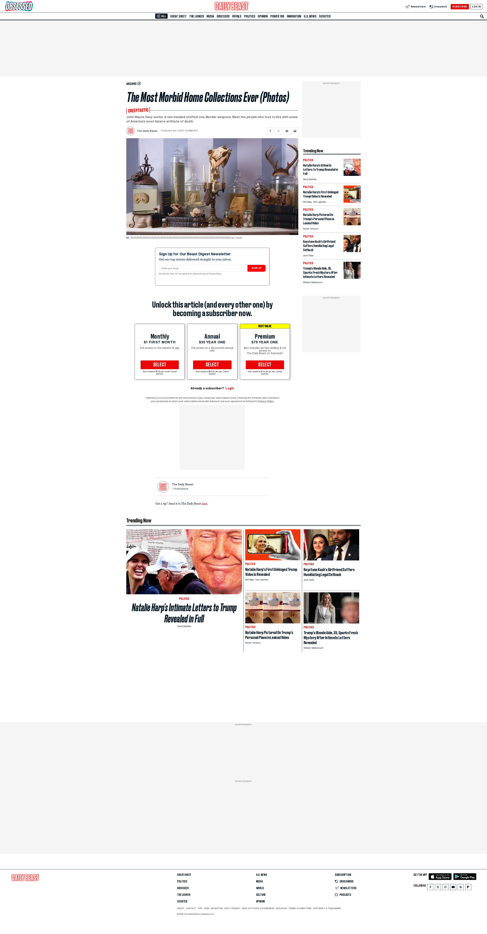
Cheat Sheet (178, 16)
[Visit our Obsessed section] (31, 6)
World (260, 888)
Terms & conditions (299, 908)
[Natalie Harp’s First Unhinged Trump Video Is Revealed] (352, 201)
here (204, 503)
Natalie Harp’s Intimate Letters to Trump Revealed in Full (184, 613)
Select (159, 364)
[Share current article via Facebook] (270, 131)
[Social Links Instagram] (445, 888)
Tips (199, 908)
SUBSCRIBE (459, 6)
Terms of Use (199, 274)
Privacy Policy (215, 274)
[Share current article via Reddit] (295, 131)
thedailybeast (181, 489)
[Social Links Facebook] (430, 888)
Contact (191, 908)
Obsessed (223, 16)
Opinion (263, 16)
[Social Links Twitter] (438, 888)
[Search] (482, 16)
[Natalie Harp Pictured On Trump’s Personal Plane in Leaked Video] (352, 224)
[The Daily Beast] (232, 6)
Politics (249, 16)
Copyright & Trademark (327, 908)
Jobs (206, 908)
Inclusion (281, 908)
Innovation (294, 16)
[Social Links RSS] (461, 888)
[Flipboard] (468, 888)
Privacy (235, 908)
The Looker (196, 16)
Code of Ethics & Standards (258, 908)
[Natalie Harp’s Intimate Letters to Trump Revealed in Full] (352, 174)
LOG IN (476, 6)
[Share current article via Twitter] (278, 131)
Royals (236, 16)
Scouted (325, 16)
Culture (261, 894)
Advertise (217, 908)
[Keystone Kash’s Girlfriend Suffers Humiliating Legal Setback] (352, 251)
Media (210, 16)
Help (227, 908)
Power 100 (277, 16)
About (180, 908)
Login (229, 388)
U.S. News (310, 16)
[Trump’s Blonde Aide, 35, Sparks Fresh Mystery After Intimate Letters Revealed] (352, 277)
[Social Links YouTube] (453, 888)
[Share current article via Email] (286, 131)
